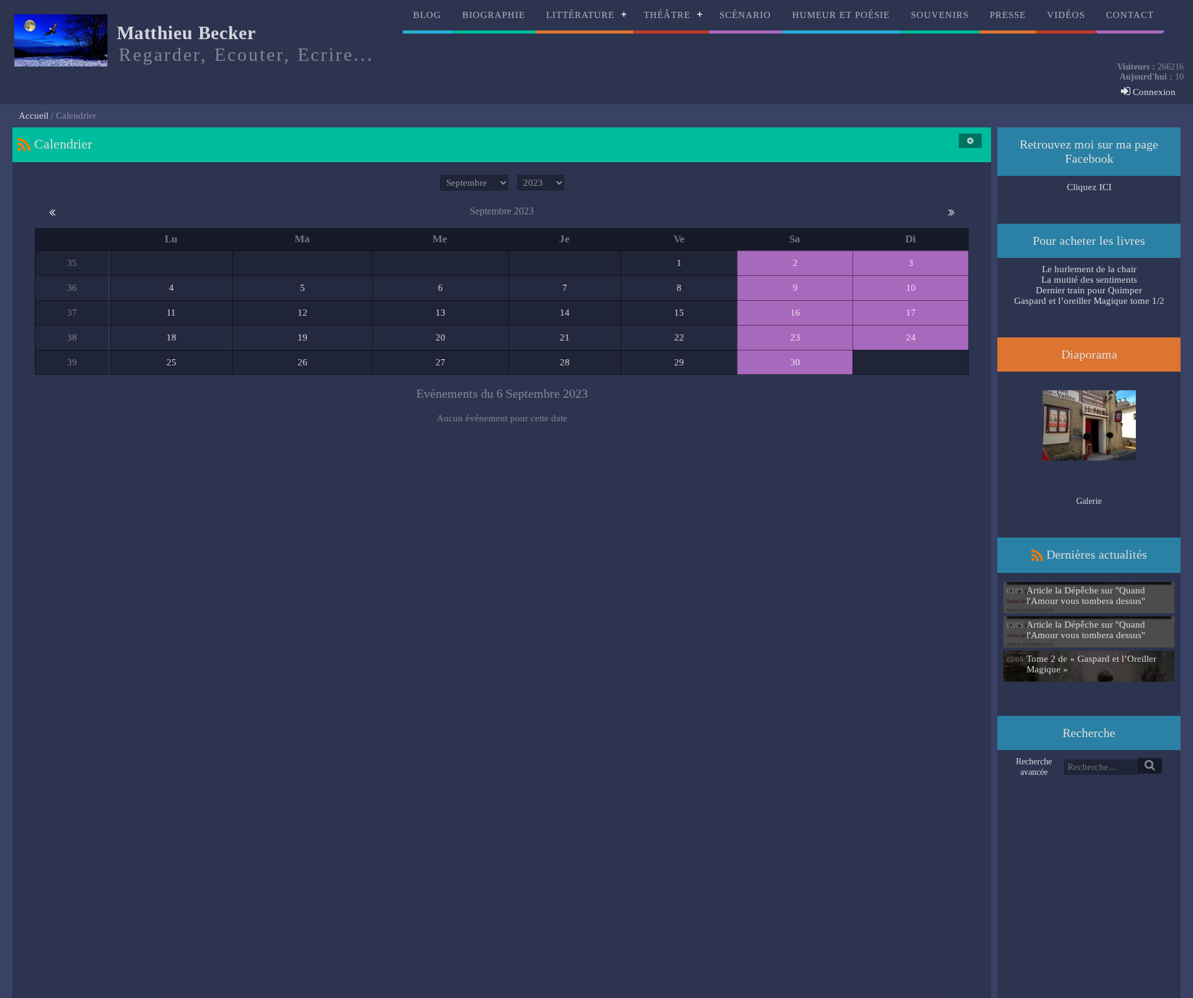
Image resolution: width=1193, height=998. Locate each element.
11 (171, 313)
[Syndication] (23, 144)
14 (565, 313)
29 (679, 362)
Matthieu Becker (186, 32)
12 (303, 313)
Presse (1008, 15)
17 (911, 313)
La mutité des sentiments (1089, 280)
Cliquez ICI (1089, 187)
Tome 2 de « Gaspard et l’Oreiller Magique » (1091, 664)
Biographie (493, 15)
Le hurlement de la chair (1089, 269)
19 (303, 337)
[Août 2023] (52, 211)
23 (795, 337)
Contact (1130, 15)
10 (911, 288)
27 (441, 362)
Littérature (580, 15)
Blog (427, 15)
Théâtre (667, 15)
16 (795, 313)
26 (303, 362)
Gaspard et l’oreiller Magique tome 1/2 (1089, 301)
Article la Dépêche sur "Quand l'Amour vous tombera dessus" (1085, 595)
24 (911, 337)
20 (441, 337)
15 (679, 313)
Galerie (1089, 501)
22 (679, 337)
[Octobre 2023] (951, 211)
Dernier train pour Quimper (1089, 290)
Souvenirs (940, 15)
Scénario (745, 15)
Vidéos (1066, 15)
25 (171, 362)
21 (565, 337)
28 (565, 362)
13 (441, 313)
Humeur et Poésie (841, 15)
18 (171, 337)
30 (795, 362)
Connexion (1153, 92)
